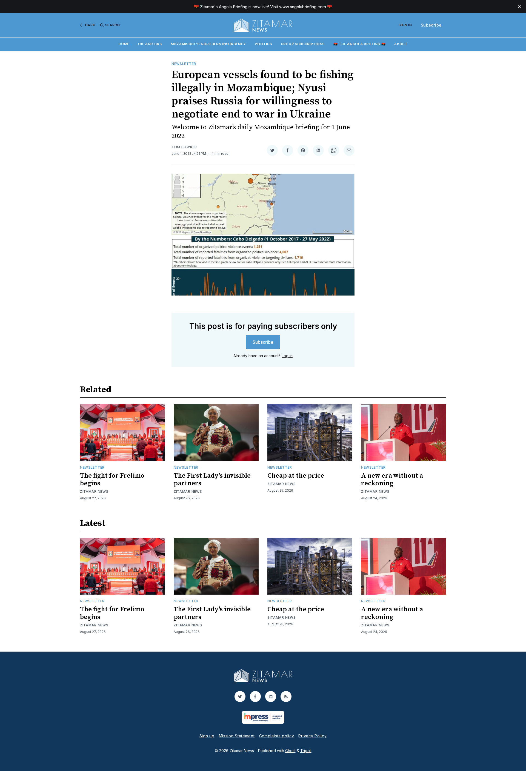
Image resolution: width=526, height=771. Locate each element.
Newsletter (183, 64)
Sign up (207, 735)
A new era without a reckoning (392, 480)
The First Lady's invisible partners (212, 480)
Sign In (405, 25)
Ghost (290, 750)
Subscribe (431, 25)
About (401, 44)
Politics (263, 44)
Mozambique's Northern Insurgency (208, 44)
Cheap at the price (295, 476)
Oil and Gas (150, 44)
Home (123, 44)
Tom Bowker (184, 147)
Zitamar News (94, 491)
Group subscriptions (303, 44)
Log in (287, 355)
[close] (519, 6)
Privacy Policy (312, 735)
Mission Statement (237, 735)
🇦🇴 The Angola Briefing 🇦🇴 (359, 44)
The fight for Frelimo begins (112, 480)
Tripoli (305, 750)
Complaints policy (276, 735)
